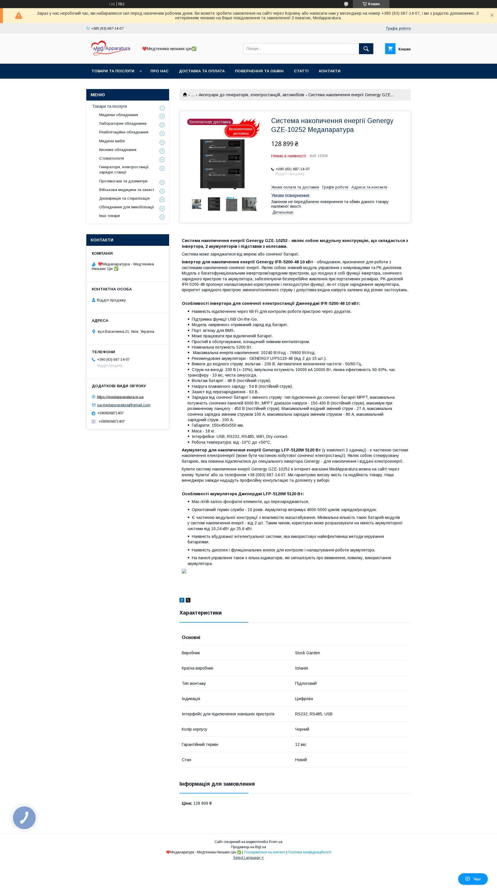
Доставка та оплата (202, 71)
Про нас (159, 71)
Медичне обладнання (118, 115)
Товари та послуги (112, 71)
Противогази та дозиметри (123, 181)
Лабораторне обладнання (122, 123)
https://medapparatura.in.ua (120, 396)
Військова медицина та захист (126, 190)
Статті (301, 71)
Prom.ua (275, 842)
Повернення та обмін (259, 71)
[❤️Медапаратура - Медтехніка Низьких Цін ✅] (110, 56)
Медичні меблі (112, 141)
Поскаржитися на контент (264, 852)
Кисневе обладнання (117, 150)
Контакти (330, 71)
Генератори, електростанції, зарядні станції (124, 169)
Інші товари (109, 215)
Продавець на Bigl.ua (248, 847)
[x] (188, 601)
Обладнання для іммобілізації (126, 207)
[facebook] (181, 601)
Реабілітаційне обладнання (123, 132)
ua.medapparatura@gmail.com (123, 405)
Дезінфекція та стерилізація (124, 198)
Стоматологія (111, 158)
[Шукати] (366, 48)
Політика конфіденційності (309, 852)
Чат (477, 879)
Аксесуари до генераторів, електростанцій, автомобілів (251, 94)
